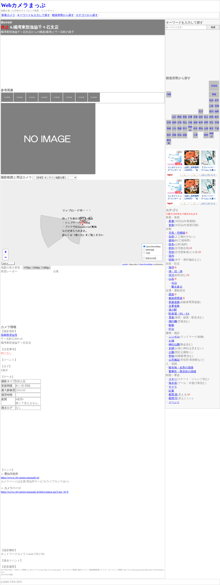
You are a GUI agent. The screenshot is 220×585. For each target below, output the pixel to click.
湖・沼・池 (175, 271)
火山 (174, 282)
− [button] (5, 257)
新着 (171, 221)
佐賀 (169, 122)
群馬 (211, 117)
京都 (195, 117)
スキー (173, 379)
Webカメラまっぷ (23, 5)
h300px (46, 267)
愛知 (201, 128)
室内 (171, 255)
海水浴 (173, 383)
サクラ (173, 386)
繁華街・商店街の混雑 (182, 371)
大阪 (190, 122)
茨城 (217, 122)
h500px (36, 267)
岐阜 (201, 122)
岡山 (185, 122)
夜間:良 (173, 394)
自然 (171, 236)
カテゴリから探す (87, 15)
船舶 (171, 325)
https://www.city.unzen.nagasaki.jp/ (20, 477)
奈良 (195, 128)
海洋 (171, 267)
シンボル (174, 336)
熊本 (169, 135)
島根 (179, 117)
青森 (214, 94)
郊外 (171, 248)
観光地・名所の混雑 (181, 367)
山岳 (171, 278)
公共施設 (174, 359)
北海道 (214, 85)
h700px (27, 267)
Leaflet (125, 264)
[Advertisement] (82, 62)
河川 (171, 275)
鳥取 (185, 117)
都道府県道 (175, 298)
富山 (206, 117)
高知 (179, 135)
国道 (171, 294)
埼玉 (211, 122)
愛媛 (179, 128)
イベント (174, 402)
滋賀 (195, 122)
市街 (171, 252)
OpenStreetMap (146, 264)
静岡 (206, 135)
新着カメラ (8, 15)
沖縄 (169, 94)
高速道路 (174, 302)
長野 (206, 122)
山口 (174, 117)
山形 (211, 106)
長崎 (169, 128)
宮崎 (174, 135)
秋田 (211, 100)
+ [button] (5, 252)
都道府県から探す (63, 15)
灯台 (171, 329)
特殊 (171, 259)
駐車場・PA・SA (179, 313)
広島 (179, 122)
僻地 (171, 240)
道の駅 (173, 309)
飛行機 (173, 321)
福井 (201, 117)
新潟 (211, 111)
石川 (201, 111)
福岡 (174, 122)
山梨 (206, 128)
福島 (217, 111)
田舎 (171, 244)
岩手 (217, 100)
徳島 (185, 135)
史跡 (171, 348)
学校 (171, 356)
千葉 (217, 128)
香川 (185, 128)
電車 (171, 317)
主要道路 (174, 305)
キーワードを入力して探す (33, 15)
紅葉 (171, 390)
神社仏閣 (174, 344)
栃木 (217, 117)
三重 (195, 135)
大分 (174, 128)
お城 (171, 340)
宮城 (217, 106)
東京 (211, 128)
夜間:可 (173, 398)
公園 (171, 352)
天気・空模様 (177, 232)
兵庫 (190, 117)
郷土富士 (176, 286)
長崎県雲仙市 (9, 335)
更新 (171, 225)
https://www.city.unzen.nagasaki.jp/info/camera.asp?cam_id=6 (34, 491)
